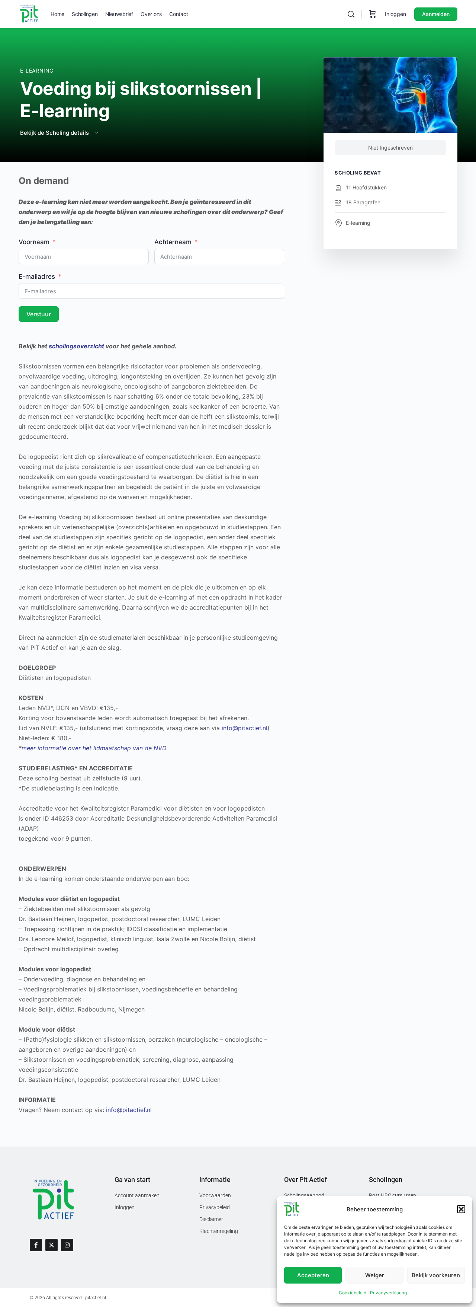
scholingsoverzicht (76, 346)
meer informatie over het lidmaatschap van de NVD (94, 748)
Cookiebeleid (352, 1292)
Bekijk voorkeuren (436, 1275)
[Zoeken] (351, 14)
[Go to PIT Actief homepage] (29, 13)
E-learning (37, 70)
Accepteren (313, 1275)
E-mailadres (37, 276)
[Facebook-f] (36, 1245)
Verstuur (38, 314)
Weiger (374, 1275)
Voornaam (34, 242)
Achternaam (173, 242)
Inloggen (395, 14)
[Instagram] (67, 1245)
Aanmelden (436, 14)
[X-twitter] (51, 1245)
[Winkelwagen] (372, 14)
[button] (461, 1209)
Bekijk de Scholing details (55, 132)
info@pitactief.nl (244, 728)
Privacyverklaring (388, 1292)
